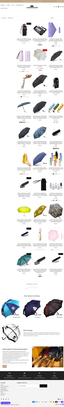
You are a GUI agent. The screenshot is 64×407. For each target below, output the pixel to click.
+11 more (27, 71)
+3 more (59, 200)
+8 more (27, 122)
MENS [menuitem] (8, 5)
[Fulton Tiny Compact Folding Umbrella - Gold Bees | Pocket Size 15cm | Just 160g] (55, 81)
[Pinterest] (62, 1)
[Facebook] (57, 1)
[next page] (37, 287)
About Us (2, 394)
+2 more (59, 249)
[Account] (56, 6)
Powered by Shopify (15, 404)
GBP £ (60, 6)
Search (2, 385)
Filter (3, 17)
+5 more (43, 249)
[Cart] (62, 6)
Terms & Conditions (5, 386)
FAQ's (2, 392)
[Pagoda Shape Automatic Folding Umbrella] (39, 56)
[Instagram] (59, 1)
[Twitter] (61, 1)
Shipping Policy (4, 389)
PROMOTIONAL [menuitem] (4, 8)
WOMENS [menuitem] (3, 5)
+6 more (27, 173)
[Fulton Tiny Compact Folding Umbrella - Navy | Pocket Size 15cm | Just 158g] (39, 158)
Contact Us (3, 393)
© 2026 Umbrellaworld (5, 404)
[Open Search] (54, 6)
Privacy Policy (3, 387)
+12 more (27, 96)
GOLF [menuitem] (13, 5)
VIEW (4, 366)
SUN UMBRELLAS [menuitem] (19, 5)
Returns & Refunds (4, 390)
